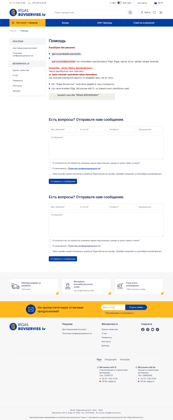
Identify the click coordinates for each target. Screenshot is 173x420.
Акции (65, 22)
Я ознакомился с (76, 168)
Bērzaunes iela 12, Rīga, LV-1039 (66, 413)
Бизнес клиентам (21, 70)
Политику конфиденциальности (84, 168)
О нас (15, 75)
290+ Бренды (104, 22)
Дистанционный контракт (25, 48)
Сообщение (56, 137)
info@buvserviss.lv (113, 413)
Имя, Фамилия (57, 129)
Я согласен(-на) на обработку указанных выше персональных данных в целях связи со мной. (96, 163)
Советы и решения (144, 22)
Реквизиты (18, 80)
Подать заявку (136, 307)
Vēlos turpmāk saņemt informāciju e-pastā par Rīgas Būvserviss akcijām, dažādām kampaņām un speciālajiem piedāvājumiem (107, 174)
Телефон (113, 129)
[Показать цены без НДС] (119, 2)
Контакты (142, 3)
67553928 (90, 413)
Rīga (99, 359)
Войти (148, 12)
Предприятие (145, 129)
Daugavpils (111, 359)
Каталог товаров (27, 22)
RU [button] (159, 3)
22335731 (108, 375)
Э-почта (84, 129)
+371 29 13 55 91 (39, 3)
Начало (12, 31)
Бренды (16, 91)
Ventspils (125, 359)
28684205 (147, 375)
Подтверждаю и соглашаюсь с (119, 313)
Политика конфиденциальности (23, 54)
